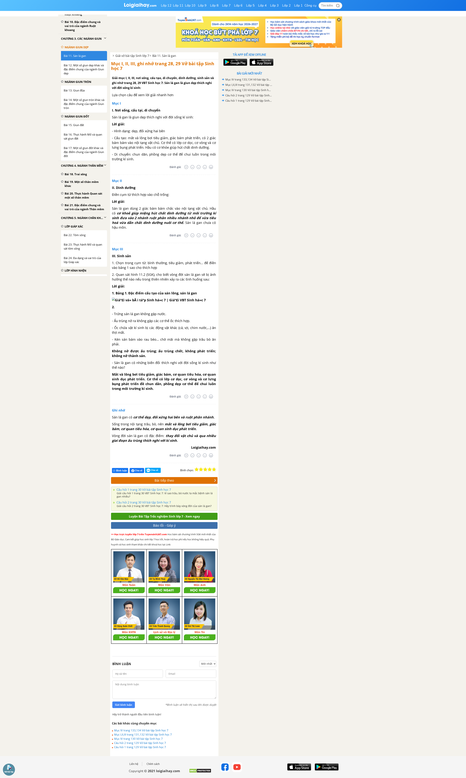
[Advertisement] (249, 161)
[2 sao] (201, 469)
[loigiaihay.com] (140, 7)
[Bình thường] (198, 167)
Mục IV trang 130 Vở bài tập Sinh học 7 (138, 738)
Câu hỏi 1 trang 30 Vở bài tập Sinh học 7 (143, 490)
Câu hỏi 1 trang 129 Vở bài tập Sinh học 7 (140, 747)
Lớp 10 (190, 5)
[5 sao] (214, 469)
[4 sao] (210, 469)
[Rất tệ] (186, 167)
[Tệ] (192, 167)
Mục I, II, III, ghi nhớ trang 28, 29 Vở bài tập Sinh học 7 (162, 65)
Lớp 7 (226, 5)
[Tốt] (204, 167)
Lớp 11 (178, 5)
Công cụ (310, 5)
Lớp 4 (262, 5)
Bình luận (121, 470)
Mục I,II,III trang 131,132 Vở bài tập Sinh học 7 (143, 734)
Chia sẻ (138, 470)
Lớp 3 (274, 5)
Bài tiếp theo (164, 480)
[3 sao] (205, 469)
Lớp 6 (238, 5)
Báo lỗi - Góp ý (164, 525)
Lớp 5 (250, 5)
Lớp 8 (214, 5)
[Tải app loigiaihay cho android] (235, 62)
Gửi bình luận (123, 704)
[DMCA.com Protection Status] (200, 772)
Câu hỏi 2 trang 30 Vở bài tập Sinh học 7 (143, 502)
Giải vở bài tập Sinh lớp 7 (132, 56)
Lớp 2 (286, 5)
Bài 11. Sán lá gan (164, 56)
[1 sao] (196, 469)
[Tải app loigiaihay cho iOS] (261, 62)
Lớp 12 (166, 5)
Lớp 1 (298, 5)
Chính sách (153, 764)
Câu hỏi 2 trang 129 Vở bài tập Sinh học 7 (140, 743)
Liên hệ (133, 764)
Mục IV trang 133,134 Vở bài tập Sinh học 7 (141, 730)
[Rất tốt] (211, 167)
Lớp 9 (202, 5)
